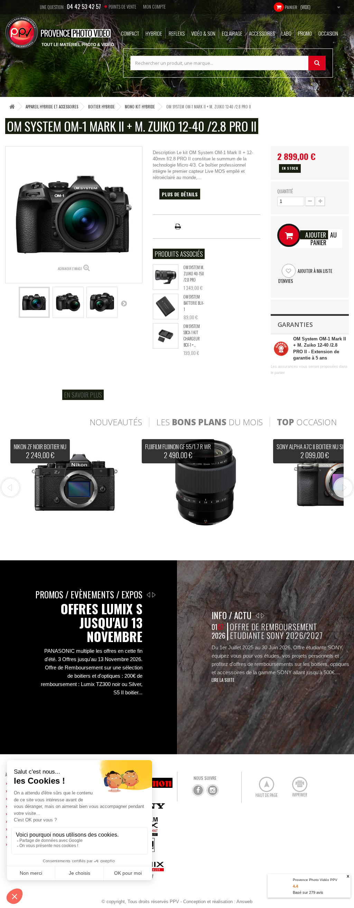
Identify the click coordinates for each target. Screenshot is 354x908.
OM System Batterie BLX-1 (194, 303)
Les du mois (209, 422)
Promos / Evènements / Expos (88, 594)
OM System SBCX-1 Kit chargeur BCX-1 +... (192, 335)
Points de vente (122, 6)
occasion (307, 422)
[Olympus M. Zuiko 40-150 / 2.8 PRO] (165, 277)
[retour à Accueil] (12, 106)
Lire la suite (223, 679)
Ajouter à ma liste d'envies (305, 275)
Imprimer (296, 781)
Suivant (123, 303)
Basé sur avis (308, 892)
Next (343, 487)
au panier (321, 238)
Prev (10, 487)
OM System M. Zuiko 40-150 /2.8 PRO (194, 274)
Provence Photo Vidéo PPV (315, 880)
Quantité (285, 191)
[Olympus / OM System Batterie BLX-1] (165, 306)
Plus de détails (180, 194)
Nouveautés (116, 422)
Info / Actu (231, 615)
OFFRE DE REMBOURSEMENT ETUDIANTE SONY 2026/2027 (276, 631)
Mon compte (154, 6)
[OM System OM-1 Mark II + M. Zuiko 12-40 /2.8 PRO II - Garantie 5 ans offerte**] (34, 302)
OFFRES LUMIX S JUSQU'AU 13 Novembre (101, 622)
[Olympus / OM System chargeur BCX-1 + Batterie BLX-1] (165, 336)
